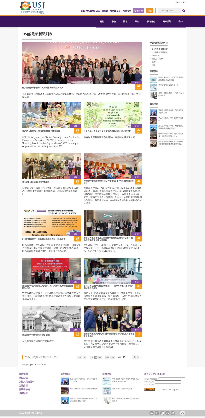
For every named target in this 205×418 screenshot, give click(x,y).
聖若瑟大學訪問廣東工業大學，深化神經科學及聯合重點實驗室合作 (47, 286)
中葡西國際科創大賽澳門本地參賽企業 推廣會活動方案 (171, 78)
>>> (112, 357)
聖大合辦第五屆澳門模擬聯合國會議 (83, 388)
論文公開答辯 (157, 58)
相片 (154, 65)
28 (96, 357)
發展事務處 (24, 389)
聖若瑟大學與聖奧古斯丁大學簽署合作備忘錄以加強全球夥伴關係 (171, 142)
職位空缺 (23, 377)
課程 (125, 21)
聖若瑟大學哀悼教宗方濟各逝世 (36, 334)
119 (107, 357)
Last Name (149, 384)
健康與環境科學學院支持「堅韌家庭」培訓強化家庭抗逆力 (171, 134)
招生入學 (138, 10)
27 (91, 357)
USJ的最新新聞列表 (160, 49)
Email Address (151, 378)
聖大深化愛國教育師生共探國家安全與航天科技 (42, 87)
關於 (102, 21)
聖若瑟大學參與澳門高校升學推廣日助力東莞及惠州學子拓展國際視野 (109, 334)
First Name (149, 381)
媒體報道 (155, 55)
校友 (150, 10)
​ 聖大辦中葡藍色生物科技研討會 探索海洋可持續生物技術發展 (109, 181)
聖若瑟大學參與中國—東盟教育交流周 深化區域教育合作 (171, 127)
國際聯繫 (167, 21)
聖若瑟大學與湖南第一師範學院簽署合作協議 (83, 380)
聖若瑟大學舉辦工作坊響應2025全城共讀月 (41, 131)
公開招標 (23, 385)
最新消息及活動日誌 (90, 10)
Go (134, 357)
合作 (181, 21)
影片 (154, 62)
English (178, 2)
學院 (114, 21)
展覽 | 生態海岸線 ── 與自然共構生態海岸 (125, 399)
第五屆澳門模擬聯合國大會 (168, 85)
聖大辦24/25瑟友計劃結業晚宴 (35, 182)
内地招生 (127, 10)
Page (118, 357)
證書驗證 (23, 393)
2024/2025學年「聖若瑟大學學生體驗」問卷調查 (43, 239)
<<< (79, 357)
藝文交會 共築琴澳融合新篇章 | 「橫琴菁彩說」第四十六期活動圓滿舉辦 (108, 286)
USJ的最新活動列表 (160, 52)
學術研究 (151, 21)
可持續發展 (115, 10)
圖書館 (105, 10)
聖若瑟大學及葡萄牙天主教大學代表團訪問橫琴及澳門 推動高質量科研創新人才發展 (108, 238)
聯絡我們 (23, 373)
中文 (184, 2)
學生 (137, 21)
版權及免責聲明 (26, 381)
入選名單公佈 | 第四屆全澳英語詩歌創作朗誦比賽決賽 (107, 131)
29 (100, 357)
